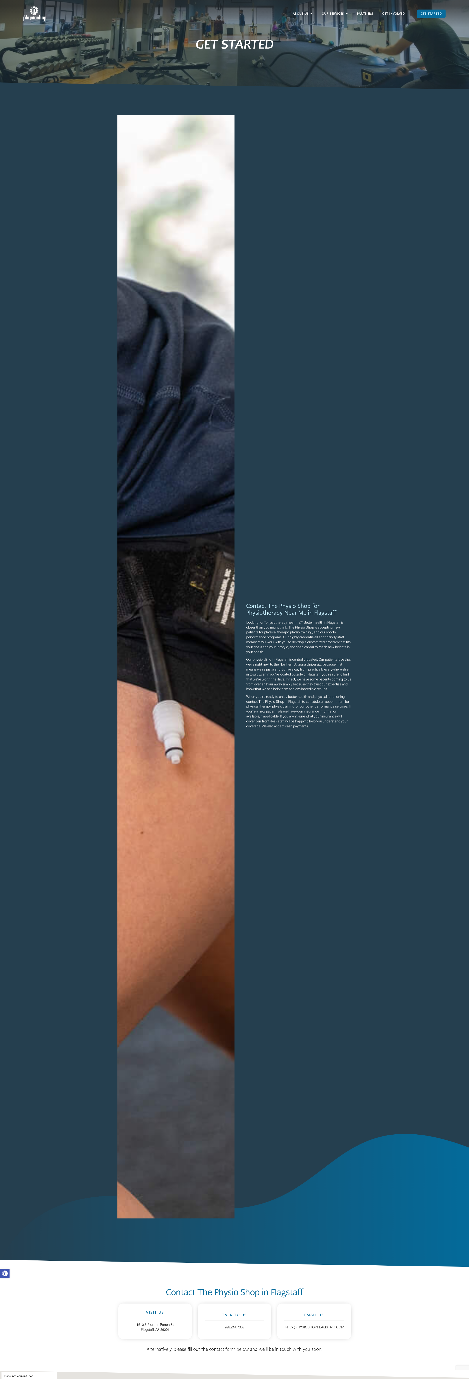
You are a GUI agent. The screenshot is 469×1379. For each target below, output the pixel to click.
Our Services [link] (333, 14)
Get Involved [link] (393, 14)
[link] (5, 1273)
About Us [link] (301, 14)
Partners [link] (365, 14)
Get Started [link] (431, 14)
